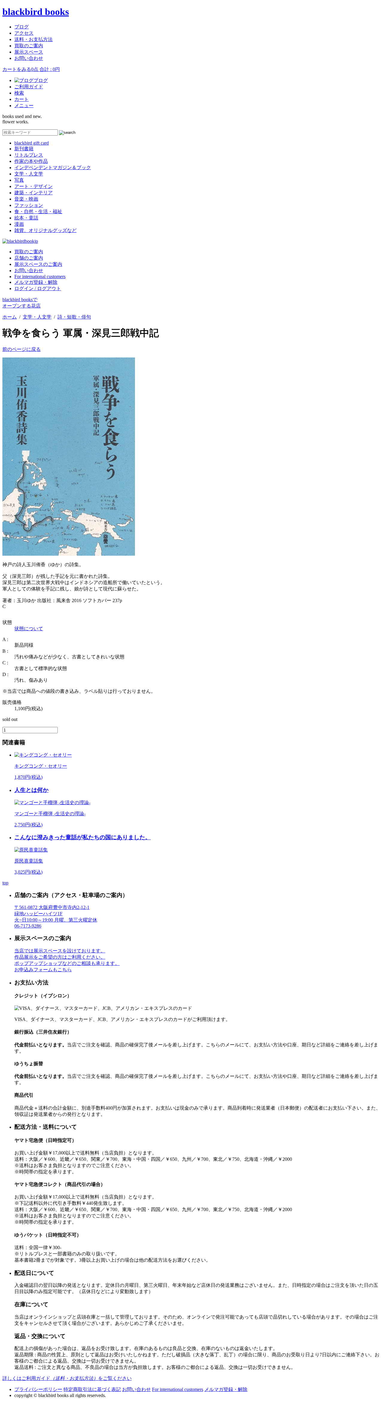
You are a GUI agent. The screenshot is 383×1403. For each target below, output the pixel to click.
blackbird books (35, 11)
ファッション (28, 205)
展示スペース (28, 51)
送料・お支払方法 (33, 39)
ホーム (9, 316)
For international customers (40, 276)
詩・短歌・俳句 (74, 316)
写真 (19, 180)
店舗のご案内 (28, 257)
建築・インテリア (33, 192)
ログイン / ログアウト (37, 288)
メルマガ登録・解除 (35, 282)
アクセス (24, 33)
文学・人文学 (28, 173)
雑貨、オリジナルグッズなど (45, 230)
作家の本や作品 (31, 161)
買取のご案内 (28, 45)
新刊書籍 (24, 148)
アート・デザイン (33, 186)
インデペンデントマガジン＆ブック (52, 167)
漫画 (19, 224)
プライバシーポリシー (38, 1389)
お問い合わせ (28, 58)
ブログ (21, 26)
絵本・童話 (26, 217)
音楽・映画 (26, 198)
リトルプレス (28, 154)
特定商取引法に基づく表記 (92, 1389)
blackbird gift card (31, 143)
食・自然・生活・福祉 (38, 211)
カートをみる (31, 69)
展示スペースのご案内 (38, 264)
